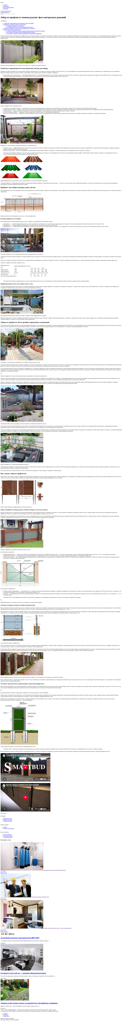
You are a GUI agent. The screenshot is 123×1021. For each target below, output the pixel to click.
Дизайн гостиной (7, 821)
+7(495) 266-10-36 (5, 12)
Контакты (5, 8)
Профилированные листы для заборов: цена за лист (19, 27)
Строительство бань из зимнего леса (40, 896)
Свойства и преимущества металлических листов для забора (18, 23)
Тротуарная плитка (8, 835)
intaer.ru (14, 1009)
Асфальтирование (7, 837)
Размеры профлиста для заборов (15, 25)
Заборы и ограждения (8, 828)
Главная (5, 4)
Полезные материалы (8, 7)
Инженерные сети (7, 818)
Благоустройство (7, 834)
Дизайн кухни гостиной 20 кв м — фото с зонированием (57, 928)
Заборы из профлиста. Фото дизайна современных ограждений (19, 28)
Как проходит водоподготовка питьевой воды (55, 870)
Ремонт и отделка (7, 819)
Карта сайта (6, 1016)
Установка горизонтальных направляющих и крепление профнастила (24, 33)
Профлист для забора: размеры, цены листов (14, 24)
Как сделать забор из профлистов (11, 29)
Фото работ (6, 6)
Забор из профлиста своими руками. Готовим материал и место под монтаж (25, 31)
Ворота (5, 827)
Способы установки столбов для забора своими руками (20, 32)
